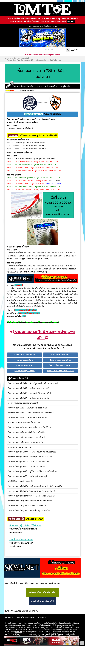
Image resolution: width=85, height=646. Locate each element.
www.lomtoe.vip (53, 18)
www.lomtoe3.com (53, 21)
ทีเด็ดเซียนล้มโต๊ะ (33, 114)
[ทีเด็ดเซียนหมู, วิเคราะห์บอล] (42, 279)
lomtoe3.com (10, 623)
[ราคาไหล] (26, 205)
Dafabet (13, 135)
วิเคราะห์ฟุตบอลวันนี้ (21, 58)
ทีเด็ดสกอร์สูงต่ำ (16, 519)
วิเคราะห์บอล (28, 623)
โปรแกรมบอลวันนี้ (12, 627)
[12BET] (41, 641)
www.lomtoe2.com (18, 21)
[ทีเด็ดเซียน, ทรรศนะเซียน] (42, 232)
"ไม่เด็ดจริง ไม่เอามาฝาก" (21, 540)
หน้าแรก (8, 58)
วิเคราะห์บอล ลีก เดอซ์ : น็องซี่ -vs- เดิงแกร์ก (43, 26)
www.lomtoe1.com (70, 18)
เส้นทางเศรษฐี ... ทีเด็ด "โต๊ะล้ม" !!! (25, 525)
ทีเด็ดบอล (18, 632)
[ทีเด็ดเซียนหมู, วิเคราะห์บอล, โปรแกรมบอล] (42, 568)
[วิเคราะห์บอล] (42, 73)
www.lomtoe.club (37, 18)
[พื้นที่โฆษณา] (58, 205)
